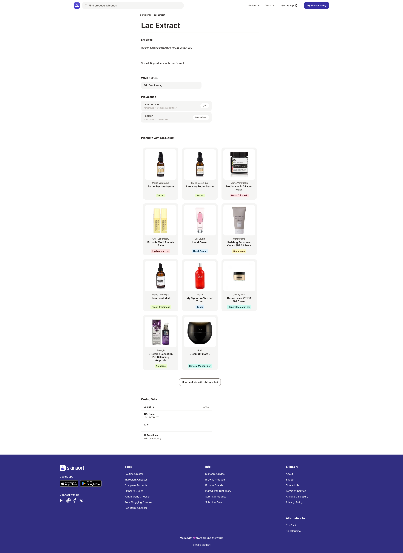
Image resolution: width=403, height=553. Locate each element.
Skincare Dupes (134, 490)
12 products (157, 63)
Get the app (287, 5)
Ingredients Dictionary (218, 490)
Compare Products (136, 485)
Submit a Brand (214, 502)
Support (290, 479)
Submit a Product (215, 496)
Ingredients (145, 15)
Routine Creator (134, 473)
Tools (268, 5)
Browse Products (215, 479)
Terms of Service (296, 490)
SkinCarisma (293, 531)
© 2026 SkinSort (201, 545)
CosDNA (291, 525)
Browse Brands (214, 485)
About (289, 473)
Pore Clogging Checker (139, 502)
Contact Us (292, 485)
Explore (252, 5)
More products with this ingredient (200, 382)
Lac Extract (159, 15)
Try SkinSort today (316, 5)
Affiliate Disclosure (297, 496)
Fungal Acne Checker (137, 496)
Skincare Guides (214, 473)
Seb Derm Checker (136, 507)
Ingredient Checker (136, 479)
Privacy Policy (294, 502)
